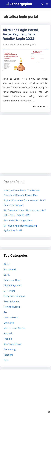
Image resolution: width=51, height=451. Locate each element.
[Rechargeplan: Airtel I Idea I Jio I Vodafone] (19, 4)
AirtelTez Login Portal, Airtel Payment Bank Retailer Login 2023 (21, 34)
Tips (6, 360)
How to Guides (12, 306)
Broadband (10, 269)
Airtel (6, 264)
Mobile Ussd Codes (14, 328)
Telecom (8, 354)
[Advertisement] (25, 144)
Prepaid (8, 338)
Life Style (9, 322)
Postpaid (8, 333)
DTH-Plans (9, 290)
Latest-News (11, 317)
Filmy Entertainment (14, 296)
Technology (10, 349)
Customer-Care (12, 280)
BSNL (7, 274)
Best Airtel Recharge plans (18, 220)
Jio (5, 312)
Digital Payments (13, 285)
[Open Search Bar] (42, 4)
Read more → (40, 106)
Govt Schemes (11, 301)
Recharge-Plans (12, 344)
